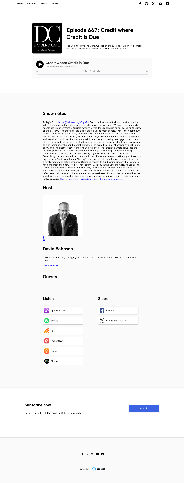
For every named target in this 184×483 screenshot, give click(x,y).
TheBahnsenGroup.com (111, 179)
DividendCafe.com (88, 179)
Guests (54, 3)
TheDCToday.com (69, 179)
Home (20, 3)
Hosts (44, 3)
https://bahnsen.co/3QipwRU (73, 122)
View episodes (49, 265)
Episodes (32, 3)
